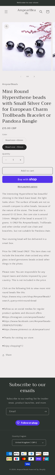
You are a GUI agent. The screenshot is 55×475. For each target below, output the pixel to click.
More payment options (27, 187)
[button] (6, 11)
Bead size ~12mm (16, 141)
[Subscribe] (45, 411)
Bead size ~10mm (14, 147)
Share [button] (9, 355)
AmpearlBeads (22, 469)
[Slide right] (34, 76)
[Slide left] (20, 76)
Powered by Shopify (37, 469)
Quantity (6, 154)
